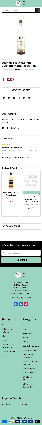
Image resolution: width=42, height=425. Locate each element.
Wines (25, 342)
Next (39, 194)
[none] (21, 36)
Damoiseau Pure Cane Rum (10, 193)
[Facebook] (4, 98)
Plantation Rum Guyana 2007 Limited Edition (31, 199)
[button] (21, 90)
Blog (4, 336)
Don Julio (6, 404)
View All (25, 404)
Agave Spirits (28, 333)
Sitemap (5, 356)
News (4, 325)
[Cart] (38, 3)
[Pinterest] (29, 98)
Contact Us (6, 340)
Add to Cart (31, 192)
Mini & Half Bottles (31, 350)
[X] (19, 98)
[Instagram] (21, 304)
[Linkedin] (24, 98)
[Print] (14, 98)
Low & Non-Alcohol (31, 346)
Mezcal (26, 329)
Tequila (26, 325)
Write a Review (28, 69)
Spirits (26, 337)
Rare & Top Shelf (30, 368)
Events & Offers (8, 351)
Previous (3, 194)
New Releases (29, 373)
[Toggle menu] (3, 3)
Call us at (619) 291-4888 (21, 298)
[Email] (9, 98)
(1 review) (17, 69)
